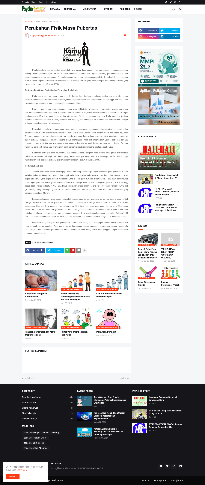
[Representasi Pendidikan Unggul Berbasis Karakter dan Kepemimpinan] (84, 416)
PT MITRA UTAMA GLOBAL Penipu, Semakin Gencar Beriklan (167, 192)
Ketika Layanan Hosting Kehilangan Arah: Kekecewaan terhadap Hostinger (108, 432)
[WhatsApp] (67, 250)
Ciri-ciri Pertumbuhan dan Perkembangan (109, 295)
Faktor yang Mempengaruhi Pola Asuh (74, 333)
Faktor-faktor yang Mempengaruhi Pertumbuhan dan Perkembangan (75, 296)
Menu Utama (89, 9)
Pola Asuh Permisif (106, 332)
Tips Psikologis (47, 413)
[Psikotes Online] (159, 86)
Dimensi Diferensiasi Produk (170, 283)
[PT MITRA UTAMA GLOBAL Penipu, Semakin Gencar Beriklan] (145, 192)
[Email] (78, 250)
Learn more (22, 470)
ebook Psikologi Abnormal (36, 448)
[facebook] (166, 2)
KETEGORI (108, 9)
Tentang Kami (37, 2)
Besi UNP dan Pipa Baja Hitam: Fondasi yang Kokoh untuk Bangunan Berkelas (147, 253)
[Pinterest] (72, 250)
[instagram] (175, 2)
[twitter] (171, 2)
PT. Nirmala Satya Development (48, 480)
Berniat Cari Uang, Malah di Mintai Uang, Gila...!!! (166, 176)
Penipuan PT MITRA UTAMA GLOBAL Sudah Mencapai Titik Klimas (166, 208)
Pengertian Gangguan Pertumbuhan (36, 295)
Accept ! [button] (13, 476)
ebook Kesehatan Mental (35, 438)
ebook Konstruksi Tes (34, 443)
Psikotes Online (47, 402)
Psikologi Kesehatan (47, 397)
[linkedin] (179, 2)
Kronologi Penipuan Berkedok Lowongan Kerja (163, 398)
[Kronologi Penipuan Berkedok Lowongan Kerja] (139, 401)
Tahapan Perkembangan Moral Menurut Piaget (40, 333)
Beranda (25, 2)
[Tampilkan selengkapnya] (84, 250)
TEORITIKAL (70, 9)
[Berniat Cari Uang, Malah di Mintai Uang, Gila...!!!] (145, 179)
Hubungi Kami (51, 2)
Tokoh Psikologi (47, 418)
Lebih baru (29, 378)
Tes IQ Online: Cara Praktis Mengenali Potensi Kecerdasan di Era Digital (110, 400)
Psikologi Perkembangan (47, 22)
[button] (173, 9)
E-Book (138, 9)
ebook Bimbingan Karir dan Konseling (41, 432)
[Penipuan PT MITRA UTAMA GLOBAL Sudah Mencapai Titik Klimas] (145, 208)
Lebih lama (124, 378)
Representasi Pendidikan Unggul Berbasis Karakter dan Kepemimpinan (109, 416)
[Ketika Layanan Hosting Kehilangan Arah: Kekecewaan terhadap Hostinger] (84, 432)
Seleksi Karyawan (47, 408)
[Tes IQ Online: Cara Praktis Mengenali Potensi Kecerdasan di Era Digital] (84, 401)
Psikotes (125, 9)
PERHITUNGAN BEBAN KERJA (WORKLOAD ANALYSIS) (168, 253)
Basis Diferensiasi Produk (146, 283)
